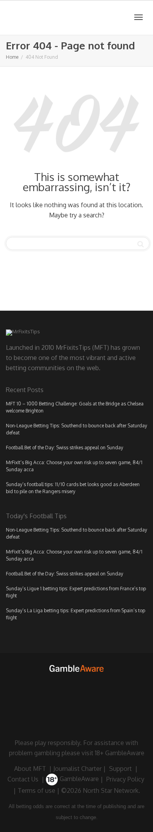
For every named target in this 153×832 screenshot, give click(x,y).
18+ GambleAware (119, 753)
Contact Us (22, 779)
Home (12, 57)
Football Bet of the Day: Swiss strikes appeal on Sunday (64, 447)
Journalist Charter (77, 768)
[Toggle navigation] (138, 17)
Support (120, 768)
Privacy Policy (125, 779)
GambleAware (78, 779)
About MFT (30, 768)
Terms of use (36, 790)
